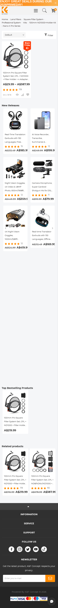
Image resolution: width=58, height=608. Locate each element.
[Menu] (36, 11)
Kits (25, 23)
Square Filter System (33, 19)
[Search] (44, 11)
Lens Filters (15, 19)
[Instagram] (19, 549)
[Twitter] (28, 549)
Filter (50, 36)
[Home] (5, 10)
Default (8, 35)
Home (5, 19)
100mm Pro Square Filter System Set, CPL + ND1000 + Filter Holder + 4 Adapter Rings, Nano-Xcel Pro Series (16, 76)
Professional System (11, 23)
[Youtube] (36, 549)
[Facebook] (11, 549)
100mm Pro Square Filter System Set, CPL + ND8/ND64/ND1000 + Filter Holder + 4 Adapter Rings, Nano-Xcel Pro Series (42, 480)
